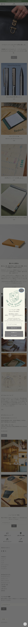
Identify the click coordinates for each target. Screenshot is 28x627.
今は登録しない (14, 332)
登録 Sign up (14, 328)
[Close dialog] (21, 290)
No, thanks (14, 335)
